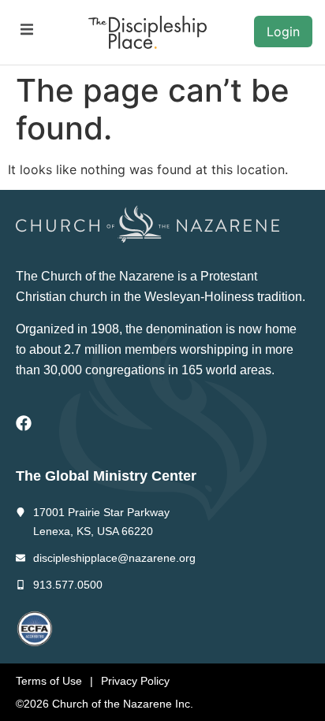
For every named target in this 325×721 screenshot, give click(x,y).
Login (283, 31)
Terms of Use (49, 681)
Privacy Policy (135, 681)
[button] (26, 29)
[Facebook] (24, 423)
